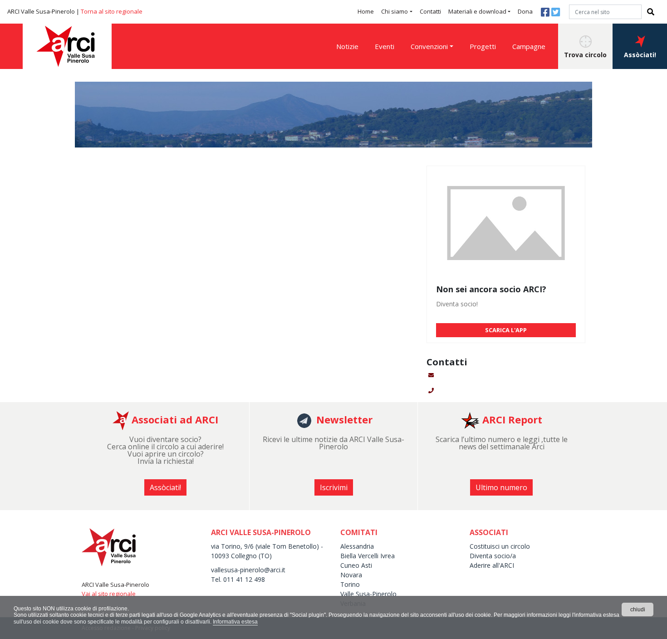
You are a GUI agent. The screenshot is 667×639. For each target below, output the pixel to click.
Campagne (528, 46)
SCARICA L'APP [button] (506, 330)
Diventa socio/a (493, 555)
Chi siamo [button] (394, 11)
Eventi (384, 46)
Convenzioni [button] (429, 46)
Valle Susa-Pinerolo (368, 594)
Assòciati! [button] (640, 54)
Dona (525, 11)
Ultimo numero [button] (501, 487)
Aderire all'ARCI (492, 565)
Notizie (347, 46)
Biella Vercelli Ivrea (367, 555)
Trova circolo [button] (585, 54)
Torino (350, 584)
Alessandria (357, 546)
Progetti (483, 46)
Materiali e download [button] (477, 11)
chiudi (637, 609)
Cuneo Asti (356, 565)
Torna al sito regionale (111, 11)
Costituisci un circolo (500, 546)
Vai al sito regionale (109, 594)
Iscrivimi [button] (334, 487)
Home (366, 11)
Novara (351, 574)
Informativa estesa (235, 622)
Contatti (430, 11)
